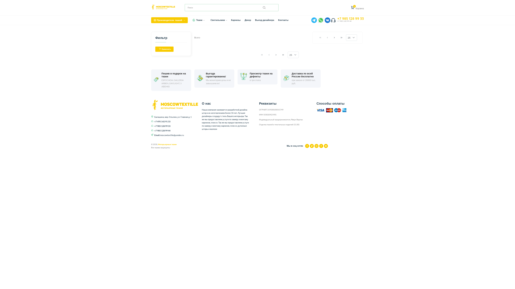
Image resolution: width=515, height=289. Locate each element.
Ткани (199, 20)
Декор (248, 20)
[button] (353, 38)
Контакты (283, 20)
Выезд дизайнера (264, 20)
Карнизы (236, 20)
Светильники (218, 20)
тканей (169, 20)
